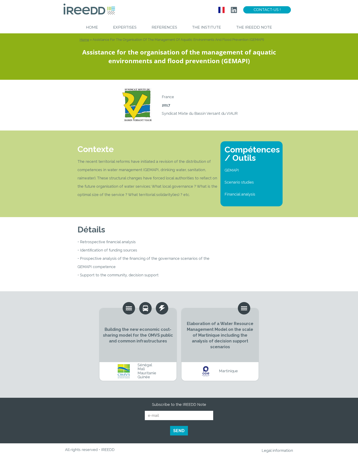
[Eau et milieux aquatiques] (242, 308)
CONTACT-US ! (267, 9)
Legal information (277, 450)
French (221, 10)
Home (92, 27)
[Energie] (143, 308)
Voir (138, 335)
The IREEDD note (254, 27)
